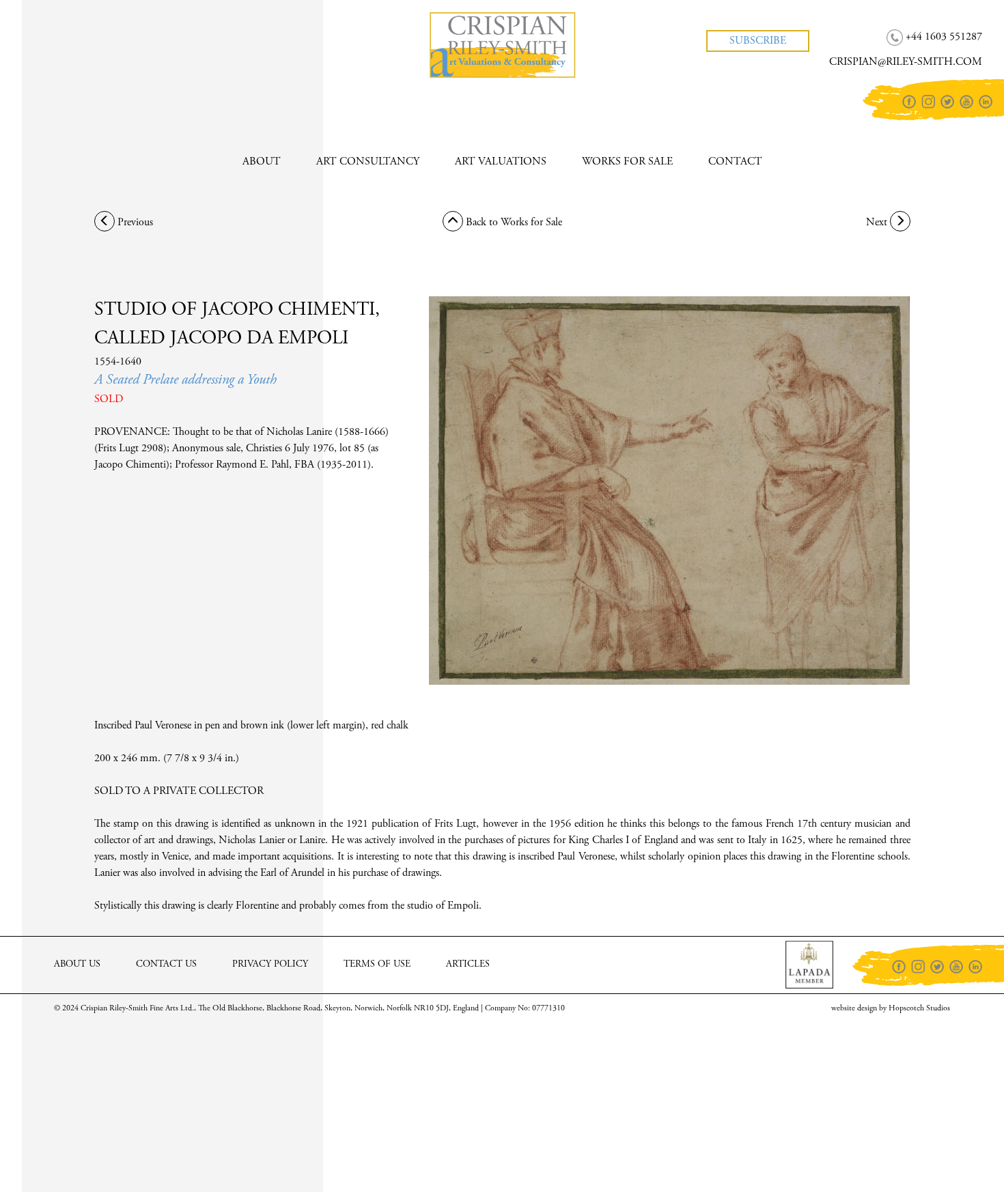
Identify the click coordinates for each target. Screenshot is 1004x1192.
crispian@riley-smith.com (98, 51)
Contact (735, 161)
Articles (468, 964)
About (261, 161)
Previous (134, 222)
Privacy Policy (270, 964)
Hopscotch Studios (919, 1008)
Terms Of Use (377, 964)
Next (878, 222)
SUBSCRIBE (757, 41)
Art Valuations (500, 161)
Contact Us (166, 964)
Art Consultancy (367, 161)
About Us (77, 964)
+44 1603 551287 (79, 26)
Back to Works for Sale (512, 222)
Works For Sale (627, 161)
